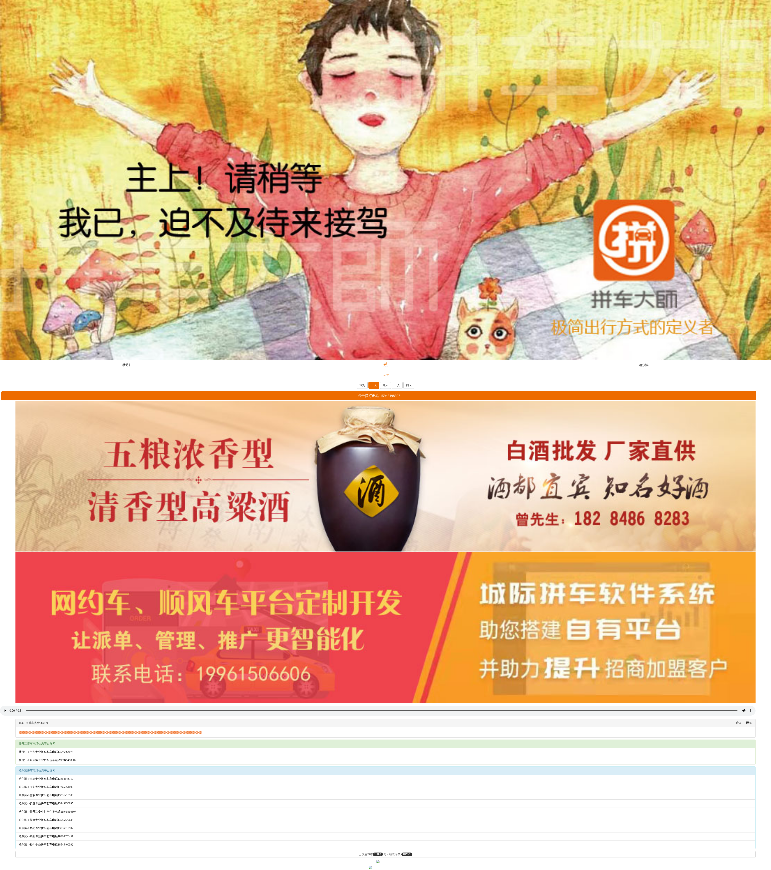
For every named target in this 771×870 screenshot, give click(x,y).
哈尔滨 (644, 365)
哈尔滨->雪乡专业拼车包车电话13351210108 (46, 795)
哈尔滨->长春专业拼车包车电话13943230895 (46, 803)
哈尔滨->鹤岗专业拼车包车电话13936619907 (46, 828)
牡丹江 (127, 365)
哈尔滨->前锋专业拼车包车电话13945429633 (46, 819)
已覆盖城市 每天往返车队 (385, 854)
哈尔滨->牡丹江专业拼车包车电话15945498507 (47, 811)
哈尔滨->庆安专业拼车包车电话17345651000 (46, 787)
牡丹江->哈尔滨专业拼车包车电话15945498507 (47, 760)
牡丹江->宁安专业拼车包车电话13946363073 (46, 751)
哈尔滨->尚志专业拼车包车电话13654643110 (46, 778)
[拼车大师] (385, 179)
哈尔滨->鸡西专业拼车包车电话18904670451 (46, 836)
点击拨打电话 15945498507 (379, 396)
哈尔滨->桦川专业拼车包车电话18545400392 (46, 844)
